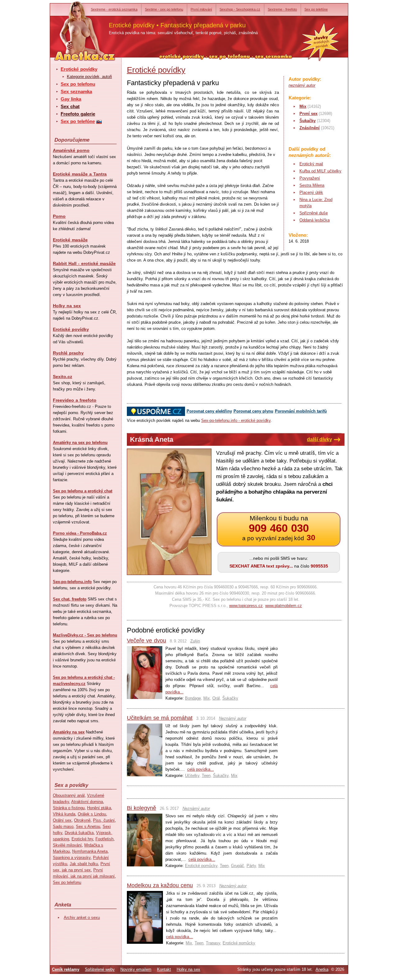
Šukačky (307, 120)
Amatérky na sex (69, 732)
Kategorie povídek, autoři (89, 76)
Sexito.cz (62, 376)
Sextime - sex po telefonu (164, 9)
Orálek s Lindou (92, 814)
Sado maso (63, 826)
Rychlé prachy (68, 352)
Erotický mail (311, 164)
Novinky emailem (135, 969)
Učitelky (192, 775)
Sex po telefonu (78, 84)
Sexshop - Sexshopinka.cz (240, 9)
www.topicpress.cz (246, 605)
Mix (302, 106)
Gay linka (71, 99)
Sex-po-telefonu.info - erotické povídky (236, 420)
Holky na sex (67, 305)
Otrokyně (82, 820)
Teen (206, 775)
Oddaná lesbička (314, 220)
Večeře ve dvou (146, 640)
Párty (251, 865)
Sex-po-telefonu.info (72, 581)
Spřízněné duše (313, 213)
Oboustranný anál (69, 795)
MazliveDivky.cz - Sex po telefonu (85, 635)
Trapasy (213, 943)
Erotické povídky (79, 69)
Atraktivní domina (87, 801)
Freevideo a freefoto (74, 400)
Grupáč (237, 865)
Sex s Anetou (88, 826)
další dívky (319, 439)
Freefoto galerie (78, 113)
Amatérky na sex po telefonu (80, 442)
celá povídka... (200, 769)
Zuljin (195, 641)
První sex (308, 113)
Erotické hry (82, 839)
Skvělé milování (67, 845)
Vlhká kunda (64, 814)
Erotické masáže (70, 239)
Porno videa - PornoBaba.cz (80, 533)
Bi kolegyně (141, 808)
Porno (59, 216)
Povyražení (309, 178)
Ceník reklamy (65, 969)
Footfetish (104, 839)
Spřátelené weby (100, 969)
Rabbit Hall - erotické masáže (84, 263)
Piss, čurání (104, 820)
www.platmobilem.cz (283, 605)
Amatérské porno (71, 150)
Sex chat (70, 106)
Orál (216, 698)
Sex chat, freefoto (69, 599)
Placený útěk (311, 192)
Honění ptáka (99, 808)
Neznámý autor (232, 718)
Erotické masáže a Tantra (80, 173)
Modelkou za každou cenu (160, 885)
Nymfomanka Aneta (90, 851)
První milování (201, 9)
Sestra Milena (311, 185)
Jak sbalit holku (84, 863)
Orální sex (62, 820)
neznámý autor (302, 85)
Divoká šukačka (79, 832)
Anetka (322, 969)
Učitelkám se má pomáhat (159, 718)
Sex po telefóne (316, 9)
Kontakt (164, 969)
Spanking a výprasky (71, 857)
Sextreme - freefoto (282, 9)
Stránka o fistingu (69, 808)
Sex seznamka (76, 91)
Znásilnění (309, 128)
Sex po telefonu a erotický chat (82, 491)
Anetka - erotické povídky (73, 27)
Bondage (193, 698)
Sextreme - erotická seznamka (114, 9)
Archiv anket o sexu (82, 917)
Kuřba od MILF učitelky (320, 171)
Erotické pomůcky (201, 865)
